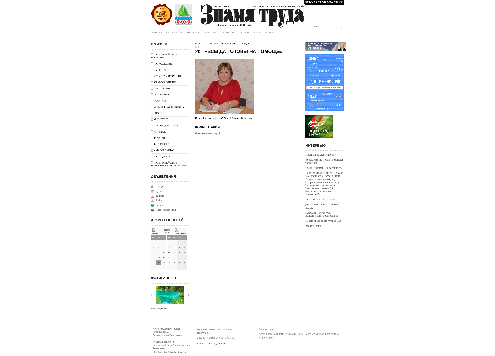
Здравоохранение (165, 82)
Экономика (161, 94)
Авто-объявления (166, 209)
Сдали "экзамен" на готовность (323, 167)
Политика (160, 101)
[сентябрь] (180, 231)
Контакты (193, 32)
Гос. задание (162, 156)
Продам (160, 186)
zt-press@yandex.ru (215, 343)
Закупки (159, 138)
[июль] (155, 231)
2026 (167, 232)
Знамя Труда (161, 14)
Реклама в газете (249, 32)
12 (164, 252)
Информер (271, 32)
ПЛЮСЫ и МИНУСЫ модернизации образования (321, 214)
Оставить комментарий (207, 133)
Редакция (210, 32)
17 (153, 257)
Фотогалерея (162, 144)
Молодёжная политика (169, 107)
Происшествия (163, 63)
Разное (160, 205)
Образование (162, 88)
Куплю (159, 191)
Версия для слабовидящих (324, 2)
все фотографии (159, 308)
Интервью (160, 131)
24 (153, 262)
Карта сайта (174, 32)
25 (159, 262)
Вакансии (227, 32)
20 (169, 257)
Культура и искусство (168, 76)
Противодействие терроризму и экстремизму (169, 164)
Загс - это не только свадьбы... (323, 199)
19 (164, 257)
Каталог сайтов (164, 150)
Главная (156, 32)
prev (151, 295)
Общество (160, 70)
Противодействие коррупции (164, 56)
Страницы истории (166, 125)
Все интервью (313, 225)
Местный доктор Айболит (320, 154)
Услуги (160, 195)
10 (153, 252)
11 (159, 252)
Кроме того (161, 119)
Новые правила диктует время (323, 220)
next (188, 295)
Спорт (157, 113)
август (167, 229)
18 (159, 257)
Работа (159, 200)
